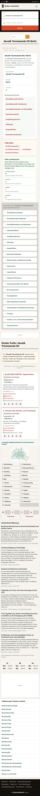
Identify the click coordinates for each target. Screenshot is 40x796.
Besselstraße (6, 745)
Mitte (5, 479)
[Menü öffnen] (36, 6)
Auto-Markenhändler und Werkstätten (19, 109)
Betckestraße (6, 752)
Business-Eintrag (12, 152)
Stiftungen (9, 124)
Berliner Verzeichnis (10, 48)
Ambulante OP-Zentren (14, 278)
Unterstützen (10, 516)
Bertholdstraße (6, 709)
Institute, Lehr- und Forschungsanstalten (20, 319)
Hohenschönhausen (28, 468)
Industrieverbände (12, 114)
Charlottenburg (8, 464)
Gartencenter (11, 266)
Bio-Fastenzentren (13, 290)
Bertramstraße (6, 716)
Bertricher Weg (6, 720)
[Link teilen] (12, 512)
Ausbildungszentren (13, 119)
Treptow (6, 497)
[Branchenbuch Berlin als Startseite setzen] (31, 512)
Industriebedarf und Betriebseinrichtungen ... (21, 308)
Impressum (4, 781)
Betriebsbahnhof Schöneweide (11, 767)
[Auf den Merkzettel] (8, 404)
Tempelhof (7, 494)
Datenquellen (29, 516)
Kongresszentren (12, 325)
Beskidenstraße (7, 742)
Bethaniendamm (7, 756)
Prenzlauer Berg (28, 483)
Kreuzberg (7, 471)
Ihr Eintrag (29, 787)
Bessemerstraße (7, 749)
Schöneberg (26, 486)
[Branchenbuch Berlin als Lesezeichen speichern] (22, 512)
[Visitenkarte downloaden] (12, 404)
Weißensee (7, 501)
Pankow (6, 483)
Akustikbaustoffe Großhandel (16, 104)
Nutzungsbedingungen (24, 781)
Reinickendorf (8, 486)
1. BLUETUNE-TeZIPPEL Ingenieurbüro (18, 374)
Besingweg (5, 738)
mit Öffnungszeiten (12, 146)
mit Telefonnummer (12, 149)
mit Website (27, 149)
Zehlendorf (7, 505)
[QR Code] (20, 404)
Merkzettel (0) (35, 1)
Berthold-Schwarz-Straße (9, 706)
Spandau (7, 490)
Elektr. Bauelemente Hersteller (16, 302)
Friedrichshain (27, 464)
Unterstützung (20, 787)
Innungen (10, 314)
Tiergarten (26, 494)
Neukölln (26, 479)
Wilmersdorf (27, 501)
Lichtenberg (7, 475)
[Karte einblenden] (5, 404)
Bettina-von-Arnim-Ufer (9, 774)
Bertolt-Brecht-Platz (8, 713)
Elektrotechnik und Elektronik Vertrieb (19, 260)
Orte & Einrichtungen (24, 784)
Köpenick (25, 471)
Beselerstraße (6, 731)
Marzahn (25, 475)
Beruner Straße (6, 727)
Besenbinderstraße (8, 734)
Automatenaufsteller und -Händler (18, 284)
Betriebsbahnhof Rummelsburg (12, 763)
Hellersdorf (7, 468)
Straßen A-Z (13, 784)
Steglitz (25, 490)
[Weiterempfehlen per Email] (16, 404)
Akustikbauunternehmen (14, 99)
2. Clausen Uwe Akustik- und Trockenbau (19, 410)
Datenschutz (12, 781)
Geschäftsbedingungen (8, 787)
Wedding (26, 497)
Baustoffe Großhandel (13, 134)
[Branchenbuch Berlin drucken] (3, 512)
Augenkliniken (11, 129)
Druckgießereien (12, 296)
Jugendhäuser (11, 272)
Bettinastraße (6, 770)
